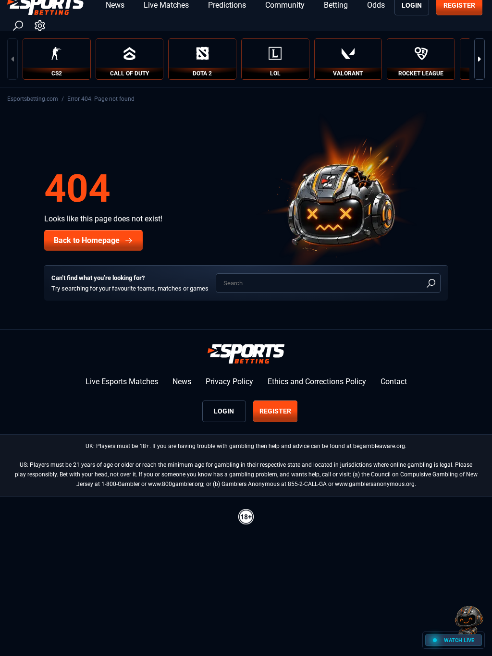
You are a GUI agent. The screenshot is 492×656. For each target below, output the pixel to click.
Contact (394, 381)
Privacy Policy (229, 381)
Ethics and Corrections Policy (317, 381)
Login (224, 411)
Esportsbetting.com (32, 99)
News (181, 381)
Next (479, 59)
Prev (12, 59)
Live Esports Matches (122, 381)
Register (275, 411)
